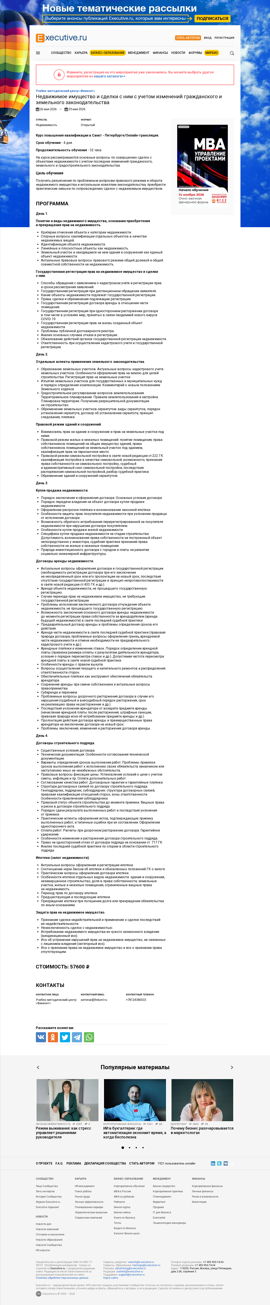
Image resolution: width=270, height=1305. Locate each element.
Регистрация (224, 37)
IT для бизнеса (162, 1212)
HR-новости (43, 1250)
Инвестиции (199, 1201)
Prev (38, 1067)
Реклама (73, 1163)
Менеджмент (138, 52)
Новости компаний (47, 1229)
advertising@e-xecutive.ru (130, 1268)
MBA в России (122, 1191)
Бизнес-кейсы (122, 1212)
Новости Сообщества (49, 1245)
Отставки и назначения (50, 1234)
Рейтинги (119, 1201)
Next (232, 1067)
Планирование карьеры (89, 1207)
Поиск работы (83, 1191)
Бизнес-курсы (122, 1207)
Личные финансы (202, 1191)
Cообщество (45, 1178)
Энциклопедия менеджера (169, 1222)
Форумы (195, 52)
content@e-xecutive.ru (129, 1271)
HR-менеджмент (85, 1186)
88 (160, 1124)
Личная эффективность (53, 1124)
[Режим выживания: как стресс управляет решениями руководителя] (67, 1100)
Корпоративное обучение (129, 1186)
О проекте (44, 1163)
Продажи (158, 1207)
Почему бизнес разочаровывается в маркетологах (202, 1130)
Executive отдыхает (47, 1207)
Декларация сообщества (105, 1163)
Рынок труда (82, 1196)
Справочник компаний (88, 1217)
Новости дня (43, 1224)
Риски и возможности (205, 1196)
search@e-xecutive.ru (141, 1262)
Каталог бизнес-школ (127, 1233)
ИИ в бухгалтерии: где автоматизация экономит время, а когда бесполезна (134, 1132)
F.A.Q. (59, 1163)
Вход (208, 37)
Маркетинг (179, 1124)
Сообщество (61, 52)
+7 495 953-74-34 (213, 1262)
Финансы (160, 52)
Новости (178, 52)
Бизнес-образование (108, 52)
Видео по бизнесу (125, 1228)
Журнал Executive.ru (48, 1201)
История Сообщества (49, 1196)
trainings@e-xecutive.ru (146, 1265)
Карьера (81, 52)
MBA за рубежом (124, 1196)
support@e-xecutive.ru (132, 1274)
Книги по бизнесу (124, 1217)
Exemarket (159, 1217)
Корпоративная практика (168, 1191)
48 (206, 1124)
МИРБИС (211, 52)
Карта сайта (110, 1277)
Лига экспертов (45, 1191)
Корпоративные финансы (122, 1124)
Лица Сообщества (47, 1186)
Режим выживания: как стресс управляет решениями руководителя (63, 1132)
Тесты (117, 1222)
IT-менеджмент (162, 1196)
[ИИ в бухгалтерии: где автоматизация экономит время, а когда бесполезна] (135, 1100)
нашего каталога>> (110, 76)
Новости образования (49, 1239)
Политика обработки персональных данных (62, 1277)
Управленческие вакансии (91, 1212)
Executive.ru (58, 1268)
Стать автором (188, 38)
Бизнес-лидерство (164, 1186)
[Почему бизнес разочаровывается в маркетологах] (202, 1100)
